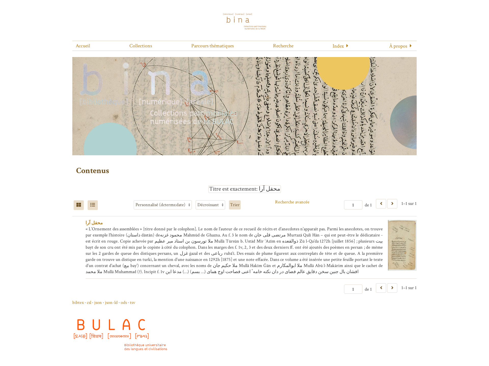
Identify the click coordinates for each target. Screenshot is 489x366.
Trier (235, 205)
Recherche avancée (292, 202)
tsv (132, 302)
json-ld (111, 302)
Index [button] (338, 46)
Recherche (283, 46)
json (98, 302)
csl (89, 302)
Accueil (83, 46)
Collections (140, 46)
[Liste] (93, 205)
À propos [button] (398, 46)
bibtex (78, 302)
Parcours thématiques (212, 46)
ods (124, 302)
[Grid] (79, 205)
